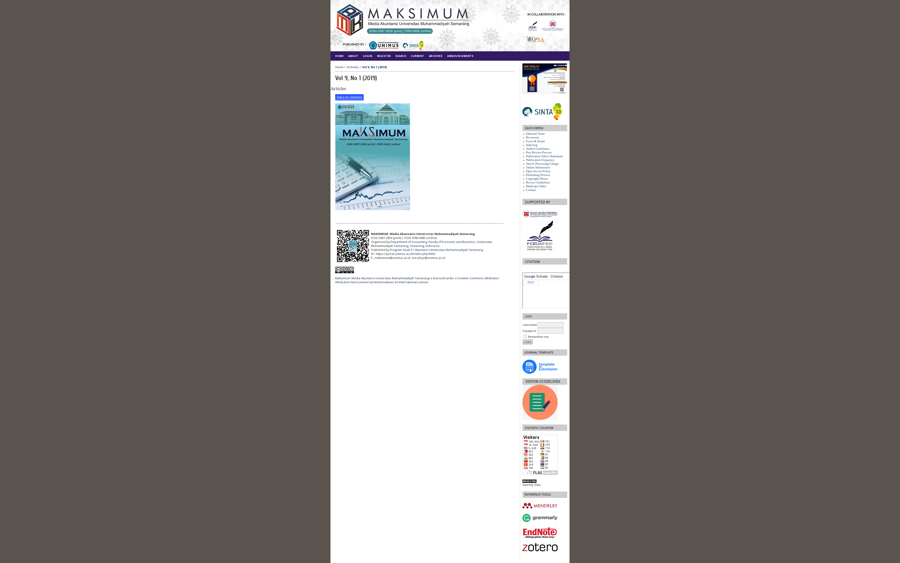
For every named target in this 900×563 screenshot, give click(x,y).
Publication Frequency (540, 160)
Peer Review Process (539, 152)
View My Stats (531, 485)
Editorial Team (535, 133)
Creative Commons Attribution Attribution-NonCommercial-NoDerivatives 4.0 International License (417, 280)
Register (384, 56)
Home (339, 56)
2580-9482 (419, 238)
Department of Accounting (408, 242)
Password (529, 331)
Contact (531, 190)
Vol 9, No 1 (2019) (374, 67)
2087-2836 (385, 238)
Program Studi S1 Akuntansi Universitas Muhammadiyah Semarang (436, 250)
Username (530, 325)
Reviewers (532, 137)
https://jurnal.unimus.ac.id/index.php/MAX (405, 254)
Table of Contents (349, 97)
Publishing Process (538, 175)
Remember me (538, 337)
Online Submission (538, 167)
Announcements (460, 56)
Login (367, 56)
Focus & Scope (535, 141)
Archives (435, 56)
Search (400, 56)
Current (417, 56)
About (353, 56)
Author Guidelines (538, 148)
